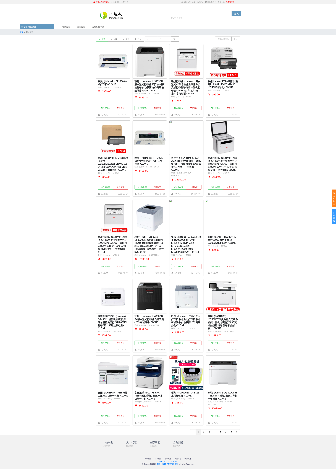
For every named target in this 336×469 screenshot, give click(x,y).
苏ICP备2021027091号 (168, 461)
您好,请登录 (115, 2)
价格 (139, 39)
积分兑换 (191, 2)
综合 (103, 39)
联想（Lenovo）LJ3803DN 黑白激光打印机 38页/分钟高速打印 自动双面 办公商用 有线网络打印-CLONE (149, 86)
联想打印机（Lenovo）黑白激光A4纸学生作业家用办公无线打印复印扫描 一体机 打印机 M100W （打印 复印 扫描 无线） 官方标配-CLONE (222, 163)
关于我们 (148, 459)
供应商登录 (230, 2)
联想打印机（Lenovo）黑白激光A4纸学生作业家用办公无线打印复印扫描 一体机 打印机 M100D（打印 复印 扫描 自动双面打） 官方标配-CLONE (112, 244)
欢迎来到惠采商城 (102, 2)
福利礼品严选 (98, 26)
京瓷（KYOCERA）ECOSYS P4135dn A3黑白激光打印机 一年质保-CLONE (222, 395)
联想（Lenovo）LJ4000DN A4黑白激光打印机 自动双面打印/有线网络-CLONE (149, 319)
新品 (127, 39)
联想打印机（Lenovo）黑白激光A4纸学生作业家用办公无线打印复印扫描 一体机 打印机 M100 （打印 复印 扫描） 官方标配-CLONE (186, 87)
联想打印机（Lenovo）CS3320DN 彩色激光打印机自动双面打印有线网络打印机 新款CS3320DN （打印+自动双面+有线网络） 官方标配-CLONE (149, 244)
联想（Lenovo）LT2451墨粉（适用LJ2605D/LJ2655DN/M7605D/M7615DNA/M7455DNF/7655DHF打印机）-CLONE (113, 163)
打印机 (179, 18)
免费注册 (124, 2)
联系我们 (158, 459)
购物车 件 (211, 2)
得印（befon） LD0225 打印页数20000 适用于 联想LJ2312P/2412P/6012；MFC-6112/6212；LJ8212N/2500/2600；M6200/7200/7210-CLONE (186, 244)
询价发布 (66, 26)
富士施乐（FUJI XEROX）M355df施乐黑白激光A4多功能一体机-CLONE (149, 395)
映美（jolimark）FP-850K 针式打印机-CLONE (113, 83)
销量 (115, 39)
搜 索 (236, 13)
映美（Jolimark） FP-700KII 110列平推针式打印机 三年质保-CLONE (149, 160)
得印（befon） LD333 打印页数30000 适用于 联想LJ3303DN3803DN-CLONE (222, 239)
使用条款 (178, 459)
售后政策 (188, 459)
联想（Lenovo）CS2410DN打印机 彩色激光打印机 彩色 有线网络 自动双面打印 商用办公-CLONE (185, 321)
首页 (21, 32)
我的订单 (200, 2)
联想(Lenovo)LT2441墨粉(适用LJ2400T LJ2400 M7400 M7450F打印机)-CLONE (223, 84)
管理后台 (239, 2)
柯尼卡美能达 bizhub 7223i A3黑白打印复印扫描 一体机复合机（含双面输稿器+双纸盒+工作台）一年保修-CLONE (186, 163)
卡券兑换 (183, 2)
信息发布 (81, 26)
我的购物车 (334, 198)
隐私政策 (168, 459)
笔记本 (173, 18)
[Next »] (237, 432)
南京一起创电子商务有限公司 (167, 464)
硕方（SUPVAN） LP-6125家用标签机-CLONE (185, 394)
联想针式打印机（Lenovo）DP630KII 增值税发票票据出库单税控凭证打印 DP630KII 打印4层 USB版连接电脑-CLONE (112, 322)
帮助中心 (221, 2)
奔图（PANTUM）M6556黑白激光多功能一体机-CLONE (113, 394)
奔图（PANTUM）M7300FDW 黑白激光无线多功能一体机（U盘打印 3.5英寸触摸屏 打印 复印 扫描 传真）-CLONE (223, 322)
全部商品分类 (29, 26)
